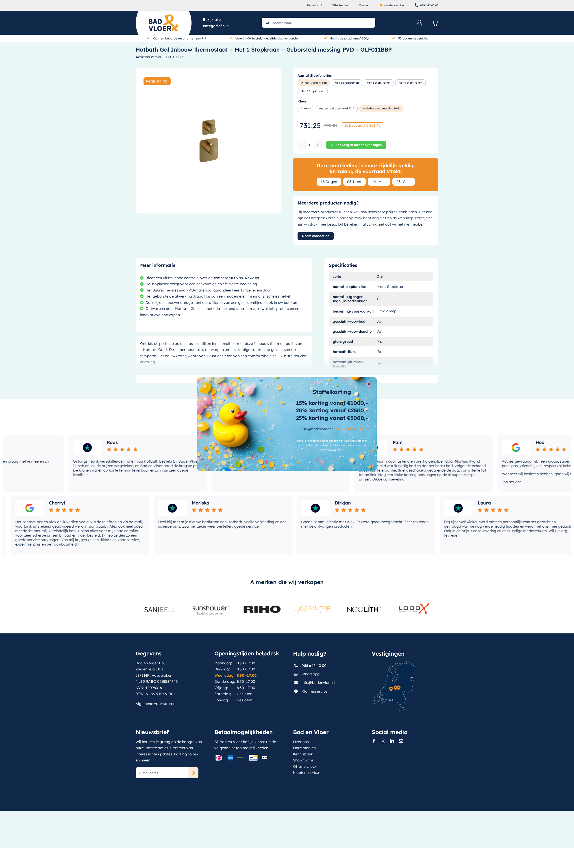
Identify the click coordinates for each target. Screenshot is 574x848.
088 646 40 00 (350, 429)
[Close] (369, 384)
